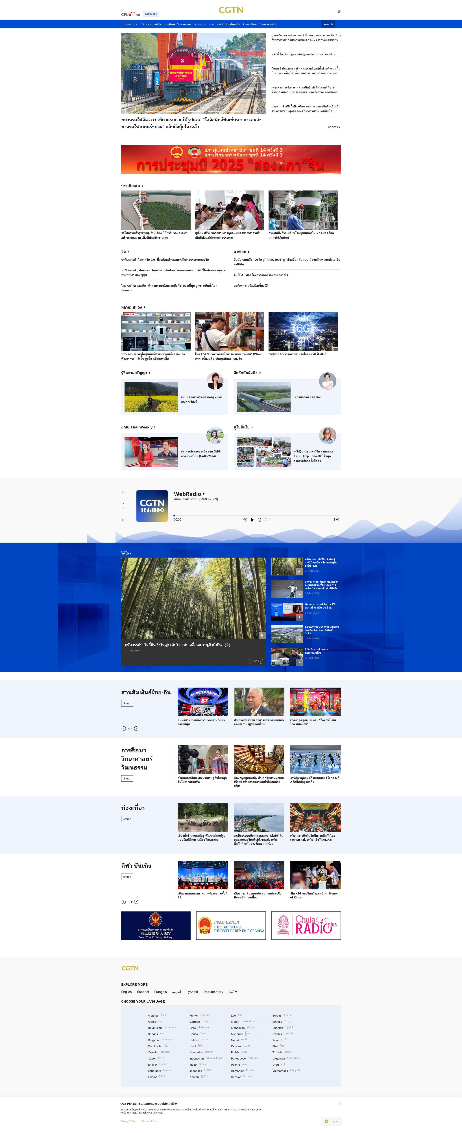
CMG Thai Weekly (136, 427)
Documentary (213, 992)
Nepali (239, 1040)
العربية (176, 992)
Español (143, 992)
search (328, 24)
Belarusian (162, 1028)
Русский (192, 992)
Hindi (195, 1046)
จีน (123, 251)
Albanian (157, 1015)
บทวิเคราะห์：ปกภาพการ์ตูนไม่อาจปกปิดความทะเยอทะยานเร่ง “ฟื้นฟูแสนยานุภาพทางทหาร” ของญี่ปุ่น (173, 272)
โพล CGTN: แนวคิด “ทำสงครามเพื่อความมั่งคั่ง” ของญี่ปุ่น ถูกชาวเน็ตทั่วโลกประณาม (169, 288)
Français (160, 992)
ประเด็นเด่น (130, 186)
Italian (198, 1064)
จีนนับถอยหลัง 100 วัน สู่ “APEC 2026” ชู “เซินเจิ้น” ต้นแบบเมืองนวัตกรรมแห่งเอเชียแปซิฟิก (287, 262)
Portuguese (244, 1058)
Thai (278, 1046)
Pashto (239, 1064)
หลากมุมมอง (131, 307)
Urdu (279, 1064)
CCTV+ (233, 992)
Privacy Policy (128, 1121)
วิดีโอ (125, 553)
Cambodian (158, 1046)
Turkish (282, 1052)
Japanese (200, 1071)
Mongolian (243, 1028)
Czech (156, 1058)
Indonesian (206, 1058)
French (199, 1015)
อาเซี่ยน (240, 251)
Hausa (197, 1034)
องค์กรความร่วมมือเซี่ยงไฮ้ (251, 285)
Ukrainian (286, 1058)
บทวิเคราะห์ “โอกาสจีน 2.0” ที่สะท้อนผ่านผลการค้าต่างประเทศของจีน (165, 259)
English (126, 992)
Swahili (283, 1034)
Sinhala (282, 1021)
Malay (243, 1021)
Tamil (280, 1040)
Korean (198, 1077)
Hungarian (201, 1052)
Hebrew (198, 1040)
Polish (239, 1052)
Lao (236, 1015)
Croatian (159, 1052)
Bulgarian (160, 1040)
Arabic (156, 1021)
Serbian (282, 1015)
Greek (199, 1028)
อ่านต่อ (127, 703)
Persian (240, 1046)
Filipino (157, 1077)
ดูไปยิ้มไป (242, 427)
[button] (152, 111)
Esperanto (160, 1071)
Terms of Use (149, 1121)
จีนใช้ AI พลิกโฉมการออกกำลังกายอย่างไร (261, 274)
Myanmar (245, 1034)
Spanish (283, 1028)
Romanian (242, 1071)
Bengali (156, 1034)
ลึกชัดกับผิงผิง (246, 372)
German (199, 1021)
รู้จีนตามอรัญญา (134, 372)
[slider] (174, 515)
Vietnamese (287, 1071)
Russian (241, 1077)
